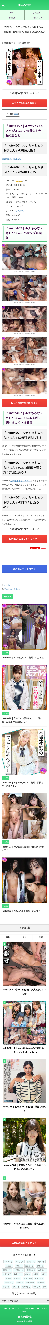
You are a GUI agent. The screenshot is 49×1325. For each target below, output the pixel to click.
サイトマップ (15, 1308)
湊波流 (8, 1278)
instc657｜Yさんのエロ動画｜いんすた (21, 911)
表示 (16, 113)
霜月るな (17, 158)
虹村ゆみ (6, 1287)
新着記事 (12, 18)
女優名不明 (29, 1266)
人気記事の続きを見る (23, 1242)
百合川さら (7, 158)
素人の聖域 (24, 5)
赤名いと (15, 1287)
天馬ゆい (19, 1266)
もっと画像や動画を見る (23, 403)
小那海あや (7, 1270)
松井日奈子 (7, 1274)
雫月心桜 (36, 1287)
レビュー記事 (37, 18)
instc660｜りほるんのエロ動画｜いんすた (23, 657)
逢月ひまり (26, 1287)
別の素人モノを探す (23, 569)
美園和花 (19, 1283)
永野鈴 (43, 1274)
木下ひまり (42, 1270)
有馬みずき (31, 1270)
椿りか (27, 1274)
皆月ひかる (28, 1278)
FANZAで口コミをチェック (23, 539)
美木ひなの (30, 1283)
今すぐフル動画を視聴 (23, 103)
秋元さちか (39, 1278)
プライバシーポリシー (31, 1308)
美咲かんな (9, 1283)
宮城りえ (40, 1266)
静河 (44, 1287)
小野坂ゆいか (19, 1270)
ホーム (12, 13)
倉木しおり (20, 1262)
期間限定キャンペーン (20, 480)
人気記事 (36, 13)
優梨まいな (31, 1262)
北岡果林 (41, 1262)
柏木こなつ (18, 1274)
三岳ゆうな (8, 1262)
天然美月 (9, 1266)
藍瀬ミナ (40, 1283)
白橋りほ (17, 1278)
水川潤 (35, 1274)
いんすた (20, 210)
